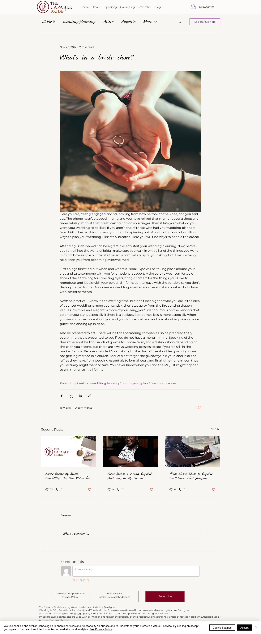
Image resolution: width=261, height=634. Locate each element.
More (147, 21)
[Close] (256, 627)
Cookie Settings (222, 627)
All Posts (48, 21)
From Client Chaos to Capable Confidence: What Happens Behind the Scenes (190, 476)
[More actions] (199, 47)
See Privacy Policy (101, 629)
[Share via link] (90, 396)
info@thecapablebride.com (114, 596)
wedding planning (79, 21)
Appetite (128, 21)
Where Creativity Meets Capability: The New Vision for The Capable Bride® (67, 476)
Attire (108, 21)
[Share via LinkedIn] (80, 396)
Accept (244, 627)
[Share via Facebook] (61, 396)
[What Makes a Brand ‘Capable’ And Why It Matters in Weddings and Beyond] (130, 451)
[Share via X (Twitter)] (71, 396)
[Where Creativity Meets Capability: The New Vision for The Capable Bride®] (68, 451)
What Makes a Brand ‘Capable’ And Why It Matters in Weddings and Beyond (130, 476)
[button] (180, 21)
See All (215, 429)
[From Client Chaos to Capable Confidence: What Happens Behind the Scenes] (192, 451)
